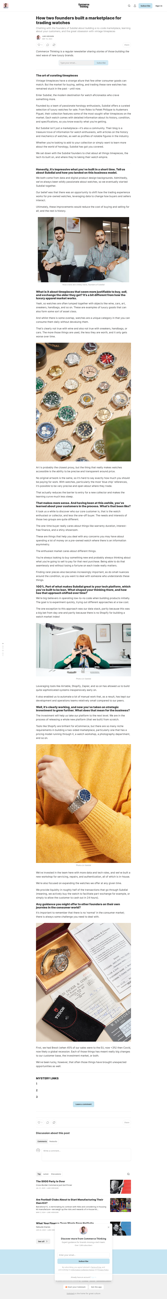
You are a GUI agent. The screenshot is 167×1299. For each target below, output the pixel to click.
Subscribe (145, 5)
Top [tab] (39, 1174)
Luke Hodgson (48, 36)
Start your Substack (77, 1287)
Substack (70, 1293)
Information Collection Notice (82, 1270)
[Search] (129, 5)
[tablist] (47, 1141)
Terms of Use (96, 1267)
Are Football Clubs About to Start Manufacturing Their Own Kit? (69, 1201)
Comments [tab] (42, 1141)
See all (41, 1241)
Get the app (96, 1287)
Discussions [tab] (56, 1174)
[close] (108, 1227)
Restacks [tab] (53, 1141)
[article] (83, 1187)
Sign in (159, 5)
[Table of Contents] (3, 649)
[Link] (32, 75)
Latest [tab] (46, 1174)
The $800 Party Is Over (50, 1181)
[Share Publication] (135, 5)
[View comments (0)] (47, 44)
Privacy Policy (103, 1270)
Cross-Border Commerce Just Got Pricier (54, 1185)
